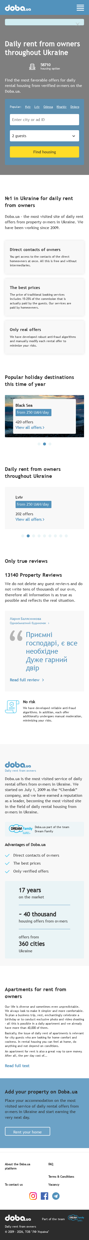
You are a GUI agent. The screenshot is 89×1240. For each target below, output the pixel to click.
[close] (77, 24)
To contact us (14, 1184)
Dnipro (74, 107)
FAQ (50, 1164)
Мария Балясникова (25, 618)
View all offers (29, 427)
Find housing (44, 152)
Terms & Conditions (61, 1176)
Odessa (48, 107)
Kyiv (28, 107)
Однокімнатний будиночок (28, 623)
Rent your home (27, 1132)
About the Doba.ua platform (17, 1166)
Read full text (17, 1065)
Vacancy (53, 1184)
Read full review (24, 679)
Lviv (37, 107)
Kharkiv (62, 107)
